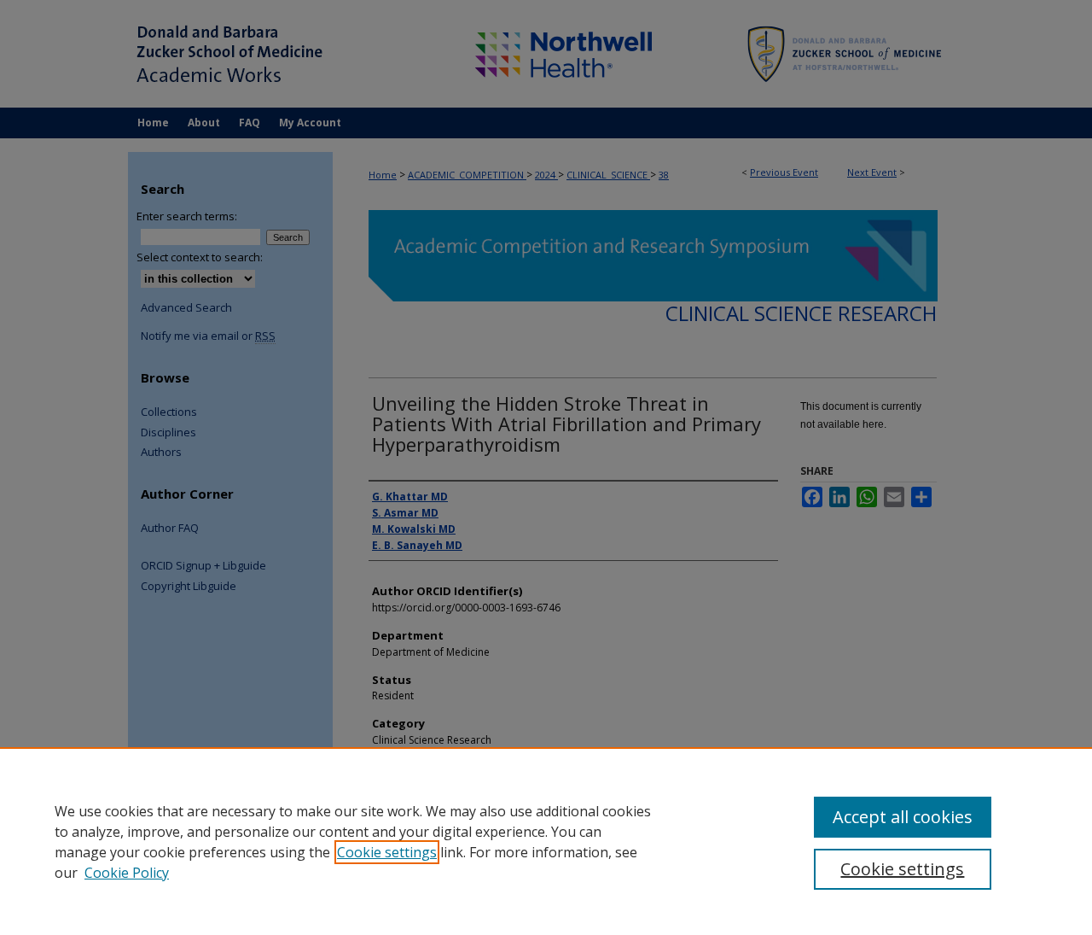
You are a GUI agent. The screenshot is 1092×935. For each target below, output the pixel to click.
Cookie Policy (126, 872)
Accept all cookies (903, 816)
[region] (546, 841)
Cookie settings (387, 852)
